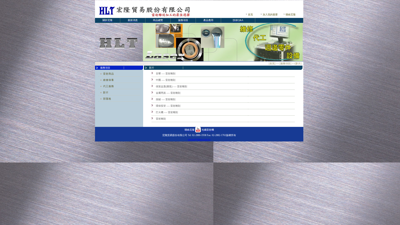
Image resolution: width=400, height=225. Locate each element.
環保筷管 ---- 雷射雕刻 (168, 105)
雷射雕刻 (161, 118)
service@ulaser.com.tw (199, 139)
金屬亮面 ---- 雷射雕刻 (168, 92)
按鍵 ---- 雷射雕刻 (165, 99)
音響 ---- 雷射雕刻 (165, 73)
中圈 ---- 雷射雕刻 (165, 80)
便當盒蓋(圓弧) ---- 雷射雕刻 (171, 86)
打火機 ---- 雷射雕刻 (167, 112)
